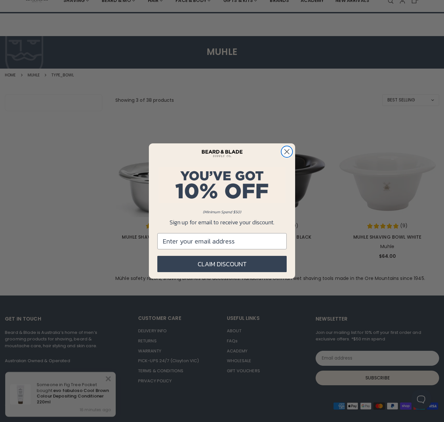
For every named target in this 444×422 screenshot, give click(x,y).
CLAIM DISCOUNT (222, 264)
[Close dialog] (287, 151)
